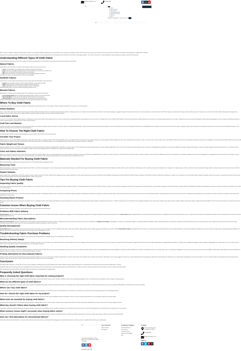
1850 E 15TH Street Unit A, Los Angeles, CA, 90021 (150, 328)
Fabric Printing (113, 9)
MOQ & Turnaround (115, 13)
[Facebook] (142, 2)
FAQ (111, 16)
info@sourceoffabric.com (90, 1)
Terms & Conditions (125, 327)
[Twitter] (145, 343)
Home (111, 8)
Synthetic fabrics (4, 80)
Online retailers (3, 112)
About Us (112, 15)
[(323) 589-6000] (102, 2)
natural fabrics (8, 75)
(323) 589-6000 (107, 1)
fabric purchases (25, 236)
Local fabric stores (4, 119)
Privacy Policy (124, 329)
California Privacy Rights (126, 333)
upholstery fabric (150, 140)
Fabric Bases (113, 10)
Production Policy (125, 331)
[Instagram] (145, 2)
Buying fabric (3, 55)
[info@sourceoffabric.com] (82, 2)
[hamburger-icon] (109, 6)
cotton (89, 55)
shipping (169, 112)
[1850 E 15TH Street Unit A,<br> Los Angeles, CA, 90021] (142, 328)
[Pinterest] (149, 2)
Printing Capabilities (115, 12)
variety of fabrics (95, 119)
